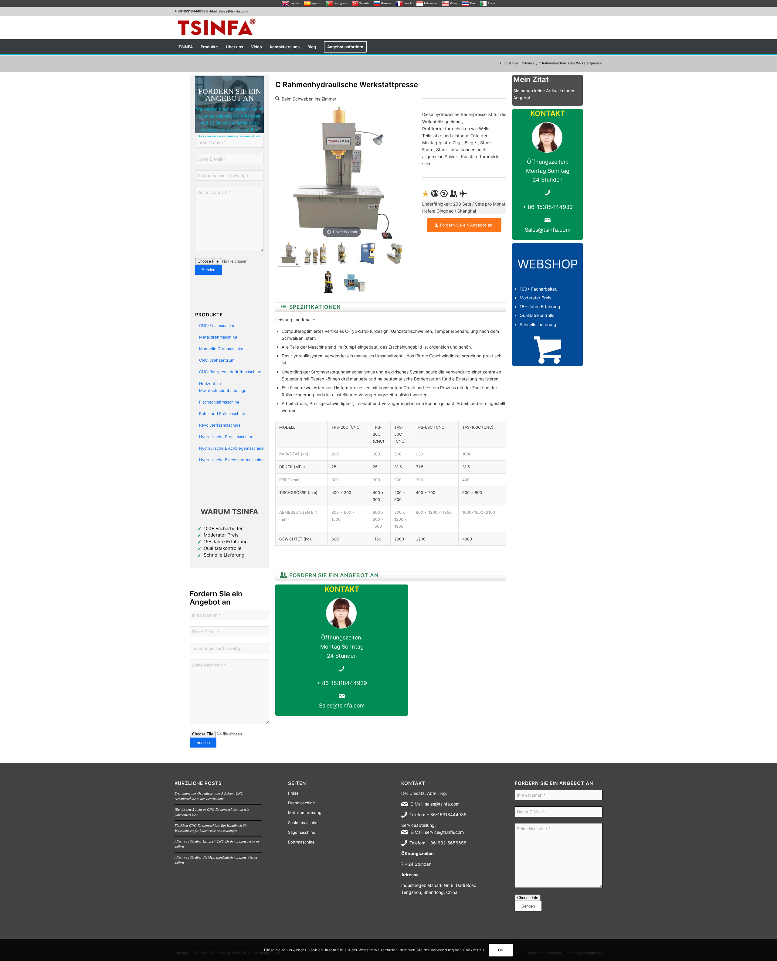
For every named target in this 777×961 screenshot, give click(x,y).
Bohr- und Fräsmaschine (222, 413)
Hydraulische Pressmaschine (226, 436)
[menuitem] (186, 46)
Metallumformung (304, 812)
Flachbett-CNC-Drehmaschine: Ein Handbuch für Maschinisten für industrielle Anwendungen (211, 828)
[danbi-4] (289, 254)
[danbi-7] (342, 254)
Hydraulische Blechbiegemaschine (231, 448)
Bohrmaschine (301, 842)
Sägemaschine (301, 832)
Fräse (293, 793)
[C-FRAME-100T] (315, 254)
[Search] (598, 46)
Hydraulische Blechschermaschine (231, 459)
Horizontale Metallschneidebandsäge (222, 387)
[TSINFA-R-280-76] (216, 27)
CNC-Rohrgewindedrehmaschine (230, 371)
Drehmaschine (301, 802)
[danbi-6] (368, 254)
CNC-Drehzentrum (216, 360)
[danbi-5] (394, 254)
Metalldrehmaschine (218, 337)
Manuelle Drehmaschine (222, 348)
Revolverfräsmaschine (220, 425)
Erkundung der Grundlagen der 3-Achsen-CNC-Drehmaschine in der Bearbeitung (209, 796)
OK (501, 949)
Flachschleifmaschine (219, 402)
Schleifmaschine (303, 822)
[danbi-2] (355, 283)
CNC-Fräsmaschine (217, 325)
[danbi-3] (328, 283)
